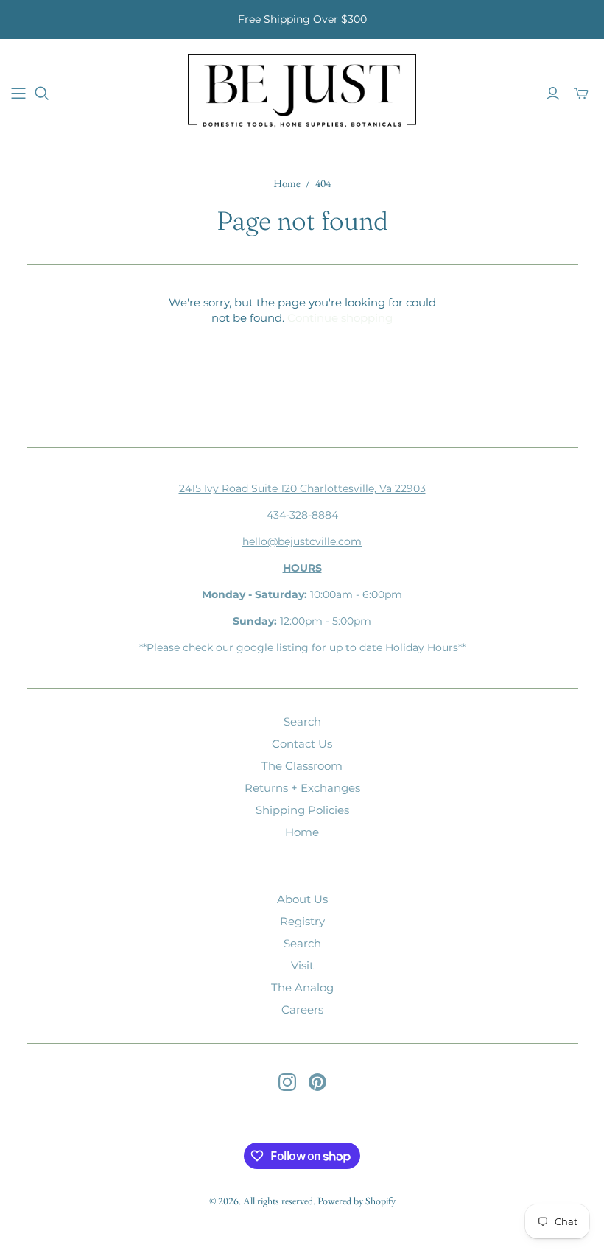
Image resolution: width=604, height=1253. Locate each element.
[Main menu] (18, 93)
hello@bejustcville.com (302, 541)
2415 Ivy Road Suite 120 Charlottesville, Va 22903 (302, 488)
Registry (302, 921)
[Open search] (42, 93)
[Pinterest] (317, 1082)
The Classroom (302, 766)
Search (302, 722)
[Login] (553, 93)
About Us (302, 899)
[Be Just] (302, 92)
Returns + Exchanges (302, 788)
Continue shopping (340, 318)
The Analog (302, 987)
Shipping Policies (302, 810)
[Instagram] (287, 1082)
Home (287, 183)
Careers (302, 1010)
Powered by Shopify (356, 1200)
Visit (302, 965)
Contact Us (302, 744)
